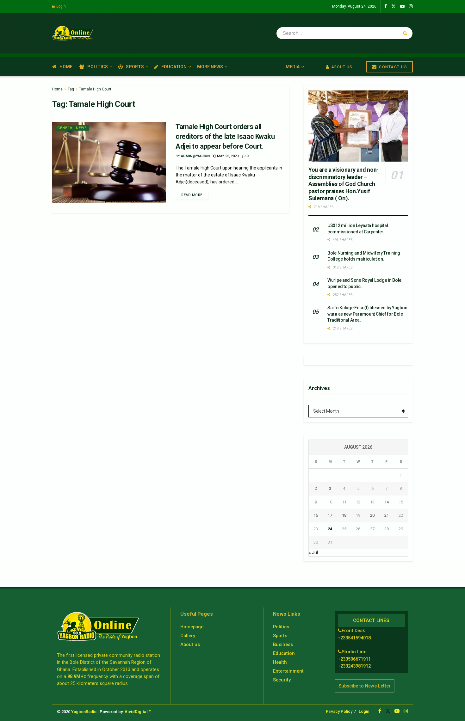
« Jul (313, 552)
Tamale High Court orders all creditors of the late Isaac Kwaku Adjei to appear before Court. (225, 136)
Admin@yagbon (195, 156)
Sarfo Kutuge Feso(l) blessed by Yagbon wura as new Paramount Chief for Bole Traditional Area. (367, 314)
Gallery (187, 635)
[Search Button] (406, 33)
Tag (71, 89)
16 (315, 515)
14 (386, 502)
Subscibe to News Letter (364, 686)
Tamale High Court (95, 89)
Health (280, 662)
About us (190, 644)
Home (65, 66)
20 (372, 515)
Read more (191, 195)
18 (344, 515)
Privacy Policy (339, 711)
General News (72, 128)
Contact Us (392, 67)
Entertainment (288, 671)
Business (283, 644)
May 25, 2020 (227, 156)
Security (282, 680)
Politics (97, 66)
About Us (341, 67)
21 (386, 515)
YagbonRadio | (85, 711)
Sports (135, 66)
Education (174, 66)
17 (330, 515)
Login (60, 6)
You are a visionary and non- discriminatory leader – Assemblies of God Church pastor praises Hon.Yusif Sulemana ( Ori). (343, 183)
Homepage (191, 627)
